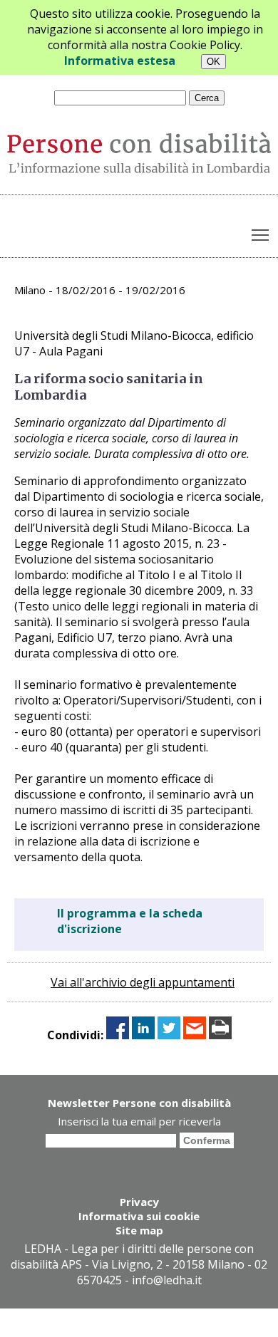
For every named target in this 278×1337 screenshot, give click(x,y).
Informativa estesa (119, 60)
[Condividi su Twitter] (169, 1035)
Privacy (139, 1202)
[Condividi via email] (194, 1035)
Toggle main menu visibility (260, 234)
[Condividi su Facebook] (117, 1035)
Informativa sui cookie (139, 1216)
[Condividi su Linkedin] (143, 1035)
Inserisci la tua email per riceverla (139, 1121)
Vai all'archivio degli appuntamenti (143, 982)
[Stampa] (220, 1035)
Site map (139, 1230)
